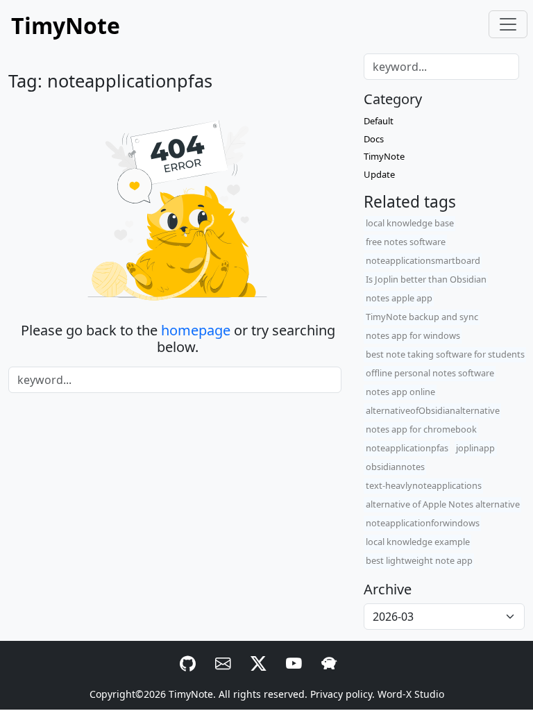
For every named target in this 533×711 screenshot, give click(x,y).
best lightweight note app (419, 560)
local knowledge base (410, 223)
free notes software (406, 241)
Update (379, 174)
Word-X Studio (411, 694)
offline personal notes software (430, 373)
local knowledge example (418, 541)
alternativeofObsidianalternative (433, 410)
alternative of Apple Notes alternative (443, 504)
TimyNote (384, 156)
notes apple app (399, 298)
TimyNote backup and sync (422, 316)
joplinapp (475, 448)
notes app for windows (413, 335)
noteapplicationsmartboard (423, 260)
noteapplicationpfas (407, 448)
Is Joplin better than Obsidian (426, 279)
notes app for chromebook (421, 429)
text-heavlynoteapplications (424, 485)
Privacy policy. (342, 694)
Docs (374, 139)
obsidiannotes (395, 466)
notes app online (400, 391)
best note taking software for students (445, 354)
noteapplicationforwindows (423, 523)
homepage (195, 330)
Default (379, 121)
